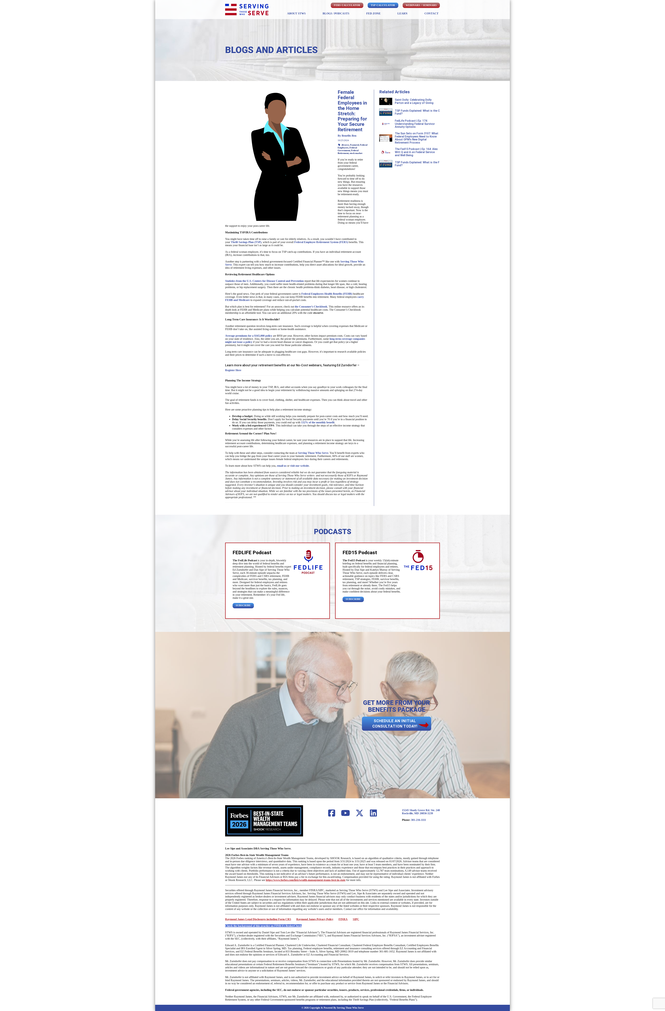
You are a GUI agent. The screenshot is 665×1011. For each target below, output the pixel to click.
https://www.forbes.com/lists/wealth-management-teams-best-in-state (305, 880)
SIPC (356, 919)
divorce (345, 145)
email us (281, 465)
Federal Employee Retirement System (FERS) (321, 242)
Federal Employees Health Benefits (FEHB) (326, 293)
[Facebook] (332, 813)
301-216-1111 (418, 819)
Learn (402, 13)
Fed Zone (373, 13)
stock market (356, 153)
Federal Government (347, 149)
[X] (359, 813)
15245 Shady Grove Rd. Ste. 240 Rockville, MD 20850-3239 (421, 812)
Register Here (233, 370)
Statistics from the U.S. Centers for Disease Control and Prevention (264, 280)
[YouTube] (346, 813)
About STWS (296, 13)
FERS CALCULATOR (347, 5)
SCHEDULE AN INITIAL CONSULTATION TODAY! (394, 723)
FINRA (343, 919)
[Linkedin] (374, 813)
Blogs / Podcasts (336, 13)
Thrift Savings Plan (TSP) (246, 242)
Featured (354, 145)
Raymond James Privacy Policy (314, 919)
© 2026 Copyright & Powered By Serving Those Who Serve (333, 1007)
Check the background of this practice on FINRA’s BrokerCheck (263, 925)
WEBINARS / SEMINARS (421, 5)
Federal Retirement (348, 151)
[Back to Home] (246, 9)
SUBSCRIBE (243, 605)
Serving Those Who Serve (313, 452)
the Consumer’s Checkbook (311, 306)
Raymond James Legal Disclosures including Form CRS (258, 919)
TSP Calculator (383, 5)
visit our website (299, 465)
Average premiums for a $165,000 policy (248, 335)
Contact (431, 13)
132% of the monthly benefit (317, 422)
